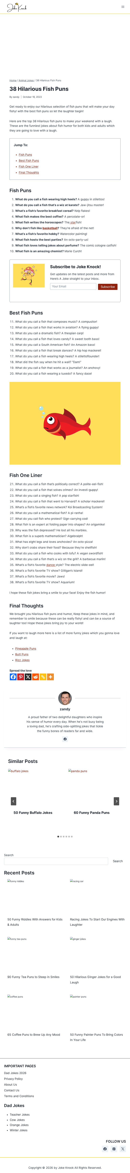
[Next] (116, 801)
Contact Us (11, 1090)
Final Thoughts (29, 172)
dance (51, 565)
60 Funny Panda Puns (92, 813)
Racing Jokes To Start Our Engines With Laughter (97, 922)
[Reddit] (35, 676)
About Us (10, 1084)
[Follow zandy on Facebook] (65, 739)
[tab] (58, 836)
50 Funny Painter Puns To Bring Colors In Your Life (96, 1037)
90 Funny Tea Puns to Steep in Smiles (33, 977)
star (73, 222)
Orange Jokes (19, 1125)
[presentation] (35, 787)
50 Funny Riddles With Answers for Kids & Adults (34, 922)
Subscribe (108, 287)
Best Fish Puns (29, 160)
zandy (16, 97)
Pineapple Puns (25, 648)
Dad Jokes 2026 (15, 1073)
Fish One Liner (28, 166)
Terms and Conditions (19, 1096)
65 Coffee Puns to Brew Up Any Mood (33, 1034)
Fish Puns (25, 154)
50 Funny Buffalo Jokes (33, 813)
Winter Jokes (18, 1130)
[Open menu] (123, 6)
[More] (50, 676)
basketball (50, 228)
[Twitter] (123, 1149)
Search (9, 855)
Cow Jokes (17, 1120)
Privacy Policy (13, 1078)
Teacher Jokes (20, 1114)
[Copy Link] (43, 676)
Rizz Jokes (22, 660)
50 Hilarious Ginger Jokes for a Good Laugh (95, 979)
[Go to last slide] (13, 801)
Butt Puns (21, 654)
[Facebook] (13, 676)
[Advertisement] (65, 39)
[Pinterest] (20, 676)
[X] (28, 676)
